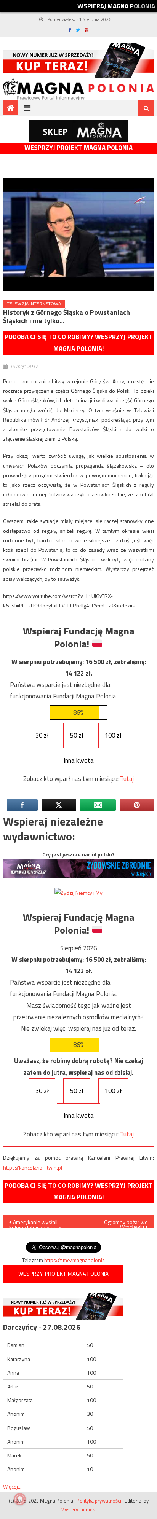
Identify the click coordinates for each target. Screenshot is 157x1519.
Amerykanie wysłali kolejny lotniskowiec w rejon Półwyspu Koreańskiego (35, 1223)
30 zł (42, 735)
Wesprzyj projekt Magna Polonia (78, 148)
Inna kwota (79, 760)
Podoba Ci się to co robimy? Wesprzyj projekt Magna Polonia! (79, 343)
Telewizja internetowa (34, 303)
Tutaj (127, 779)
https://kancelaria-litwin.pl (32, 1168)
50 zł (76, 735)
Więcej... (12, 1486)
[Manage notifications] (20, 1499)
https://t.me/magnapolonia (74, 1260)
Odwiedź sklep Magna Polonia (78, 131)
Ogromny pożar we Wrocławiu (126, 1223)
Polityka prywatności (99, 1501)
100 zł (113, 735)
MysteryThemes (78, 1509)
